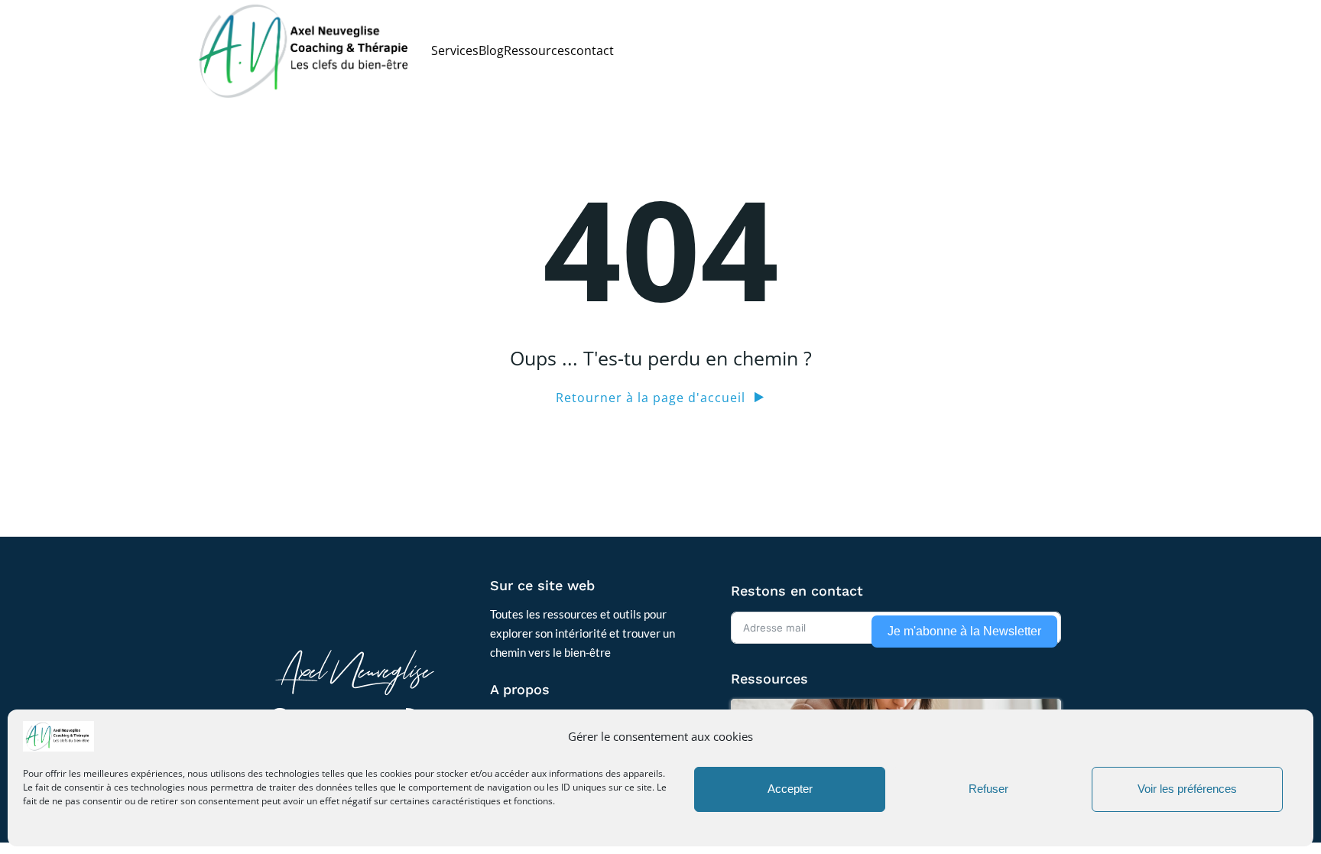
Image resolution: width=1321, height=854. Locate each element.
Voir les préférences (1187, 789)
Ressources (537, 50)
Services (455, 50)
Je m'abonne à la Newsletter (964, 631)
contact (592, 50)
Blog (491, 50)
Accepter (790, 789)
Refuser (988, 789)
